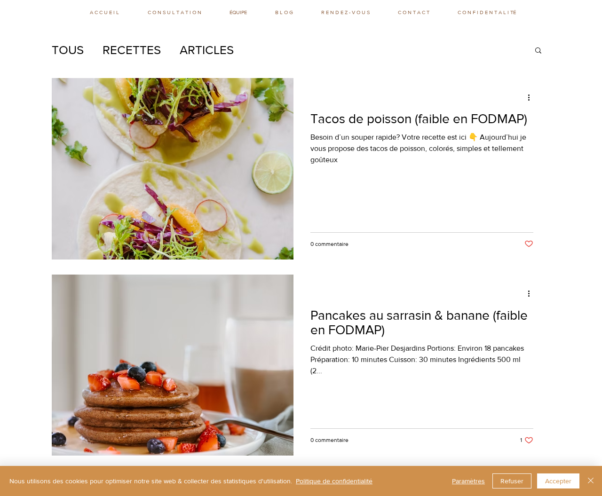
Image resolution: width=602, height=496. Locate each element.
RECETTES (132, 49)
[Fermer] (590, 480)
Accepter (558, 481)
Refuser (511, 481)
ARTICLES (207, 49)
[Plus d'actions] (532, 97)
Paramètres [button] (468, 481)
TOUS (68, 49)
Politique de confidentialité (334, 481)
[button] (538, 51)
